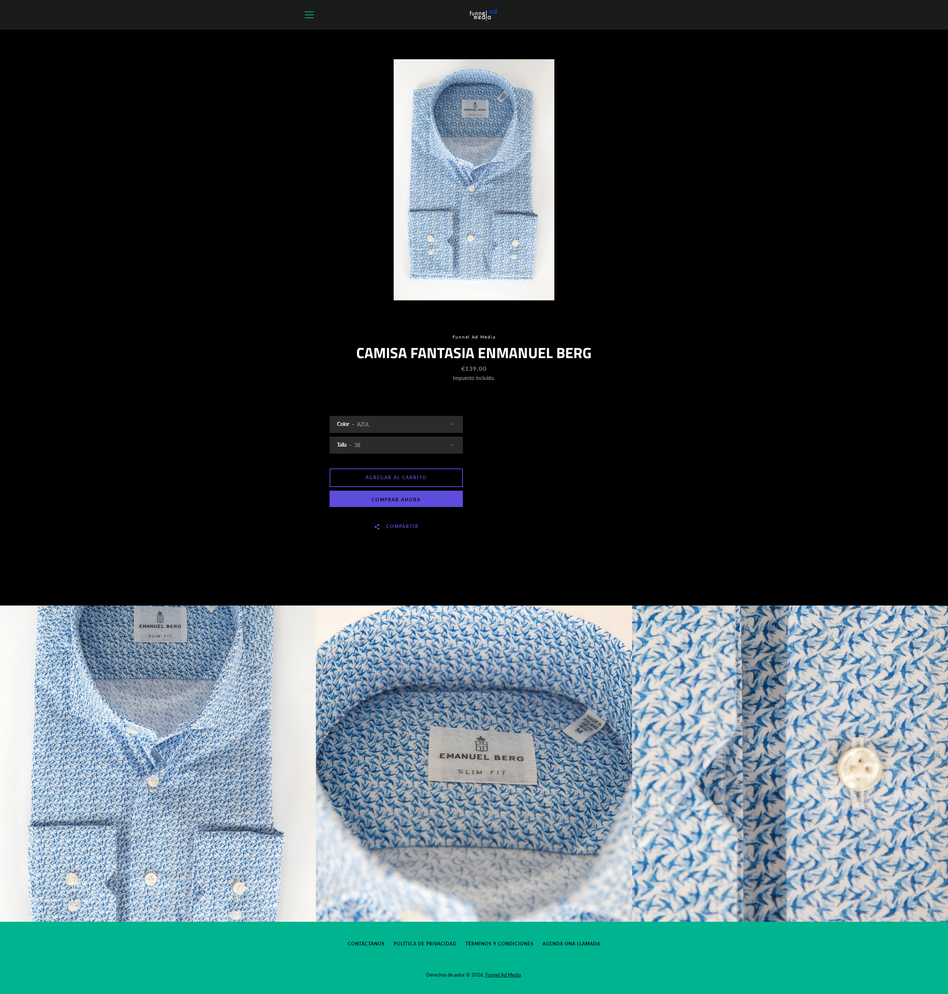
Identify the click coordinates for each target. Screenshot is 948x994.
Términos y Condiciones (499, 944)
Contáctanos (366, 944)
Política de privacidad (425, 944)
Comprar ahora (396, 500)
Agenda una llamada (571, 944)
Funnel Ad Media (503, 975)
